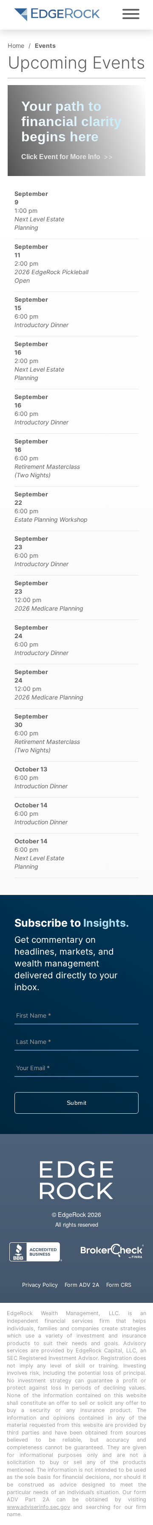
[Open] (130, 14)
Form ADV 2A (82, 1285)
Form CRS (118, 1285)
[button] (76, 211)
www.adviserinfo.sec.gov (38, 1507)
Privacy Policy (40, 1285)
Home (16, 45)
